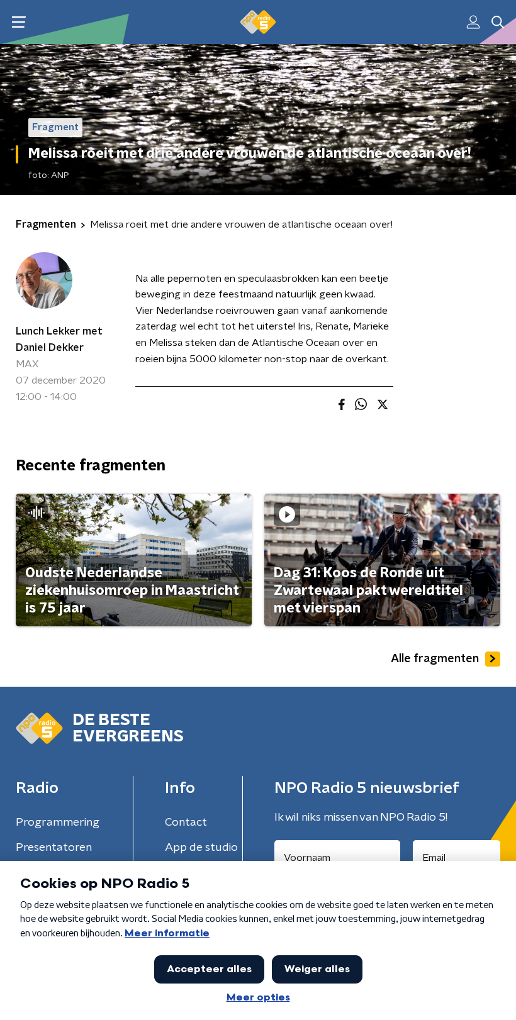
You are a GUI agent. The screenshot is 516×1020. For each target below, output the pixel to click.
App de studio (201, 847)
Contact (186, 822)
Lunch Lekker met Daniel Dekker (59, 339)
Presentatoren (54, 847)
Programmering (57, 822)
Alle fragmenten (435, 659)
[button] (18, 22)
